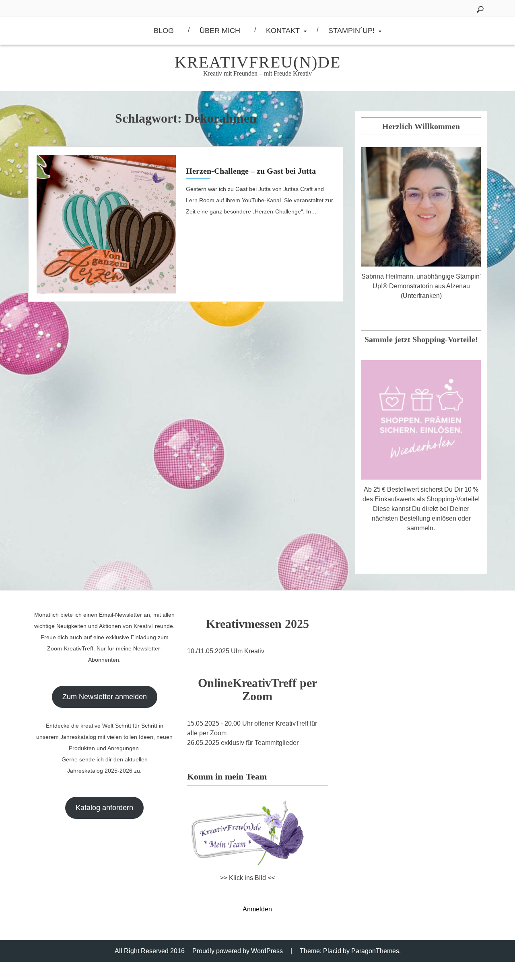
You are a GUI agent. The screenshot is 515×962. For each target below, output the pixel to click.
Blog (164, 31)
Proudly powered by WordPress (237, 951)
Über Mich (220, 31)
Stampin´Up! (351, 31)
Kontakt (283, 31)
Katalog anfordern (104, 808)
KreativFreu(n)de (258, 62)
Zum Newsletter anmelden (104, 697)
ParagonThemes (375, 951)
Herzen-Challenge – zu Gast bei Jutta (251, 170)
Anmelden (257, 909)
